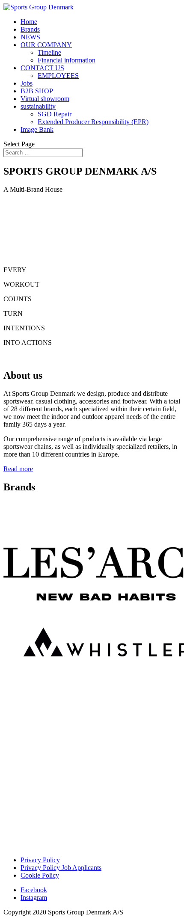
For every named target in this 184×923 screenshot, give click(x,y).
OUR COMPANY (46, 44)
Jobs (27, 83)
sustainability (38, 106)
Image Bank (37, 129)
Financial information (66, 60)
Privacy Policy (40, 860)
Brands (30, 29)
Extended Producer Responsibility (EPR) (93, 121)
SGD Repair (54, 114)
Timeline (49, 52)
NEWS (30, 37)
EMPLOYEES (58, 75)
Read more (18, 468)
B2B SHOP (37, 91)
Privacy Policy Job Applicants (61, 867)
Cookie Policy (40, 875)
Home (29, 21)
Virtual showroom (45, 98)
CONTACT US (42, 67)
